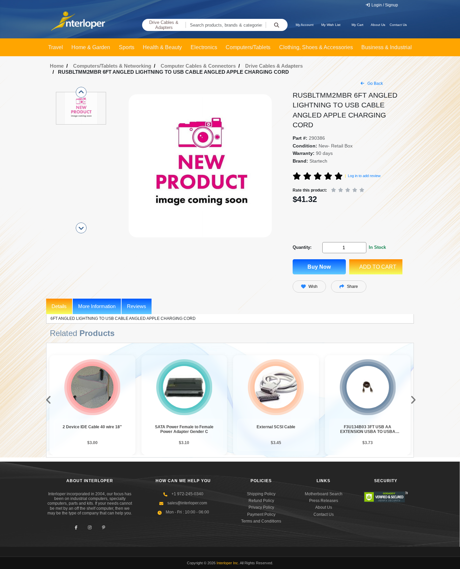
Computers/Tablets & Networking (112, 66)
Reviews (136, 306)
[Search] (277, 25)
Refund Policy (261, 500)
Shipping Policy (261, 494)
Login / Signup (384, 5)
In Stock (377, 247)
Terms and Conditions (261, 521)
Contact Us (398, 25)
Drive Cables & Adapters (163, 25)
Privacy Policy (261, 507)
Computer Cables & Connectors (198, 66)
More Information (97, 306)
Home (57, 66)
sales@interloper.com (187, 503)
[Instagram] (90, 528)
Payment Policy (261, 514)
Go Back (374, 83)
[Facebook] (76, 528)
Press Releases (323, 500)
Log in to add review (364, 176)
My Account (305, 25)
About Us (378, 25)
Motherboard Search (323, 494)
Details (59, 306)
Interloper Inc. (228, 563)
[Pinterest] (103, 528)
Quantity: (302, 247)
